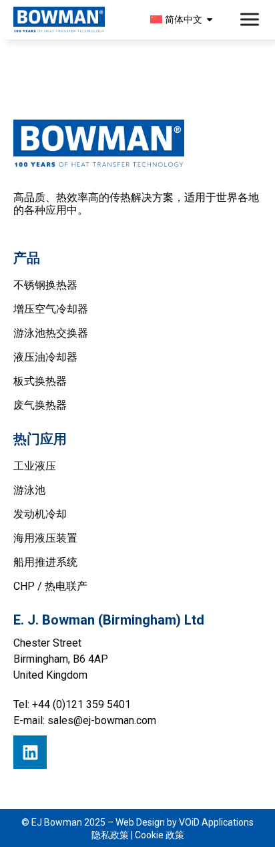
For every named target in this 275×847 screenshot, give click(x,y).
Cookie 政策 (159, 835)
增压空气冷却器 (50, 309)
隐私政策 (110, 835)
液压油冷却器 (45, 357)
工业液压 (34, 466)
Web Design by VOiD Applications (184, 822)
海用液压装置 (45, 538)
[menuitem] (183, 19)
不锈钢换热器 (45, 285)
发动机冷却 (40, 514)
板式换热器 (40, 381)
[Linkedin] (30, 752)
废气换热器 (40, 405)
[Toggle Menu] (251, 19)
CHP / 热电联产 (50, 586)
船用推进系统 (45, 562)
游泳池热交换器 (50, 333)
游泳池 (29, 490)
